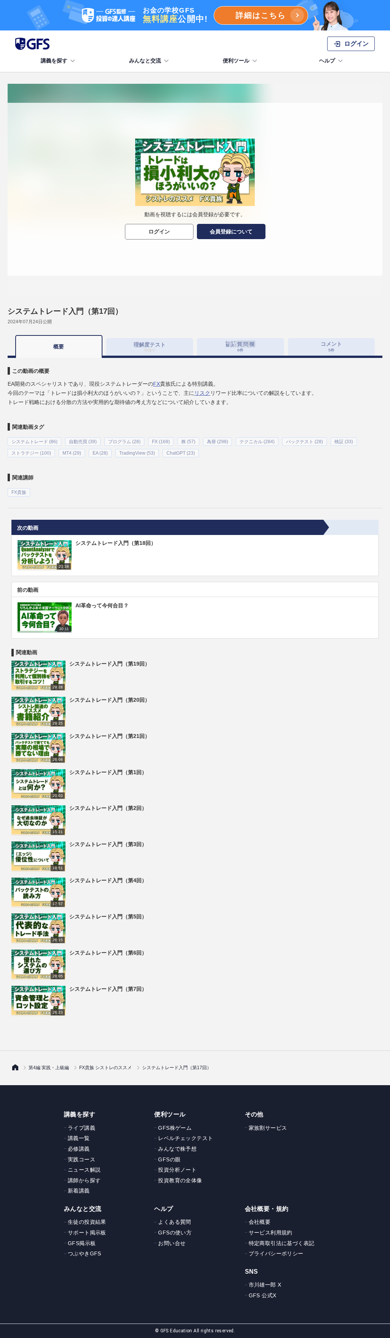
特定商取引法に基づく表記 (282, 1243)
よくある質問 (174, 1222)
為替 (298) (217, 441)
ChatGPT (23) (180, 453)
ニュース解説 (84, 1170)
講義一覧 (79, 1138)
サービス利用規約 (270, 1232)
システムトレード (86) (34, 441)
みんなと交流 (145, 60)
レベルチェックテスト (185, 1138)
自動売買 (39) (83, 441)
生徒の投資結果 (87, 1222)
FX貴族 (18, 492)
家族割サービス (268, 1128)
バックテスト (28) (304, 441)
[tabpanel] (195, 427)
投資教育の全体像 (180, 1180)
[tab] (240, 347)
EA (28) (100, 453)
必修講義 (79, 1149)
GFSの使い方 (175, 1232)
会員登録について (231, 231)
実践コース (81, 1159)
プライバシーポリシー (276, 1253)
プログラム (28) (124, 441)
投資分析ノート (177, 1170)
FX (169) (161, 441)
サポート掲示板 (87, 1232)
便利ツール (236, 60)
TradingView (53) (137, 453)
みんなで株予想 (177, 1149)
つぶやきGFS (84, 1253)
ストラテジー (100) (31, 453)
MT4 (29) (71, 453)
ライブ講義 (81, 1128)
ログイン (159, 231)
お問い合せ (171, 1243)
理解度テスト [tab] (150, 347)
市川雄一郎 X (265, 1285)
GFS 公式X (263, 1295)
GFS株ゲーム (175, 1128)
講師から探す (84, 1180)
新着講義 (79, 1191)
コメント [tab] (331, 346)
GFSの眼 (169, 1159)
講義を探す (54, 60)
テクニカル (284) (257, 441)
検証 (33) (343, 441)
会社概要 (260, 1222)
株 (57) (188, 441)
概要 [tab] (58, 346)
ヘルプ (327, 60)
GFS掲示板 (82, 1243)
